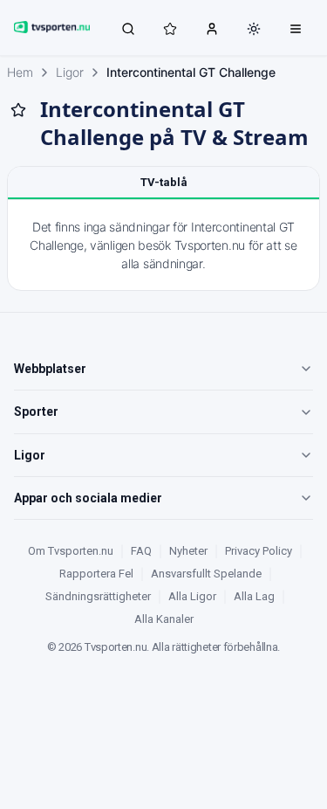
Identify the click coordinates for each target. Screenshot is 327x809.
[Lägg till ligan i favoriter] (18, 110)
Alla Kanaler (164, 619)
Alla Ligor (192, 596)
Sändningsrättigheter (98, 596)
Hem (20, 72)
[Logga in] (211, 27)
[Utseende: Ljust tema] (254, 29)
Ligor (70, 72)
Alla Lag (254, 596)
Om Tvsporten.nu (70, 550)
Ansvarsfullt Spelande (206, 573)
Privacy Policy (258, 550)
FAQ (141, 550)
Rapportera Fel (96, 573)
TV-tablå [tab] (163, 182)
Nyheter (188, 550)
